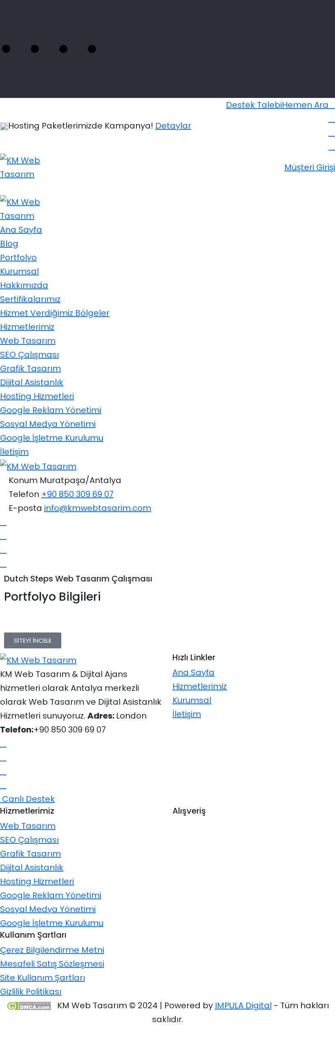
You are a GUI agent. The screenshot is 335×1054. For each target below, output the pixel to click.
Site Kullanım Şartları (42, 977)
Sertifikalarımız (30, 299)
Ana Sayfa (21, 229)
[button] (32, 640)
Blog (9, 243)
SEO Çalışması (29, 354)
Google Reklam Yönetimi (50, 410)
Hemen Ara (305, 105)
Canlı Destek (27, 799)
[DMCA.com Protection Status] (29, 1005)
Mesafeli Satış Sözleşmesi (52, 964)
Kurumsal (19, 271)
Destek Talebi (254, 105)
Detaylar (173, 125)
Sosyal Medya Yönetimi (48, 424)
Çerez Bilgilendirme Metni (52, 950)
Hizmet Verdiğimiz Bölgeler (54, 313)
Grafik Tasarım (30, 368)
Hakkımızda (24, 285)
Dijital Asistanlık (31, 382)
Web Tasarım (28, 340)
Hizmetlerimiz (27, 327)
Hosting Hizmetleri (37, 396)
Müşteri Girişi (309, 167)
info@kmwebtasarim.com (97, 508)
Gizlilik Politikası (30, 991)
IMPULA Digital (243, 1005)
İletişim (14, 451)
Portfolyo (18, 257)
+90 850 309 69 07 (77, 494)
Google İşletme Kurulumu (51, 438)
